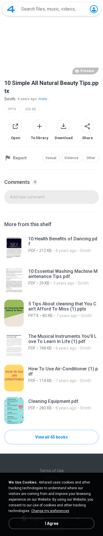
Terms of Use (51, 470)
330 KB (30, 109)
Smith (9, 99)
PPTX (12, 109)
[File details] (51, 248)
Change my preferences (50, 511)
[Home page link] (11, 9)
